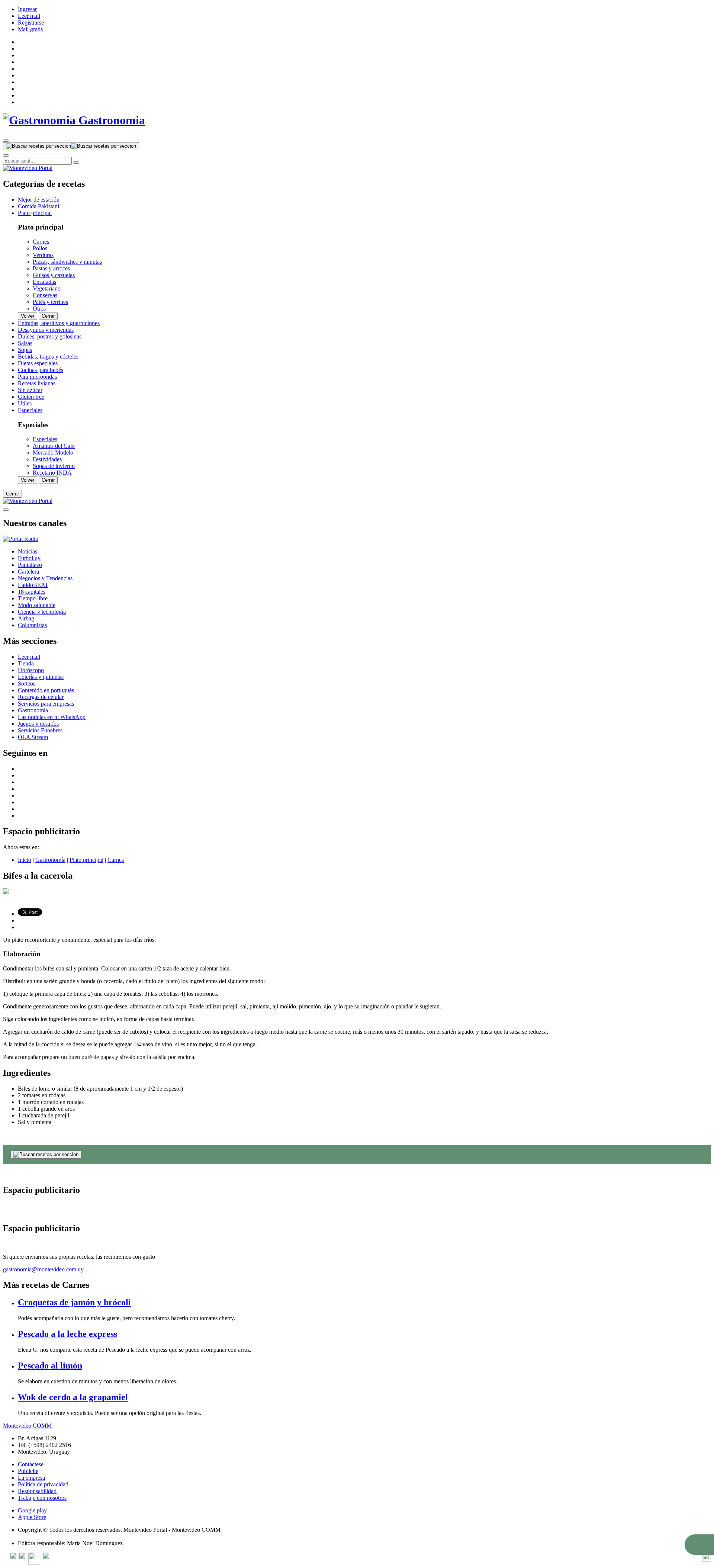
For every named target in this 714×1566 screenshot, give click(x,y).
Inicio (24, 860)
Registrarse (31, 22)
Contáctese (31, 1464)
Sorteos (26, 683)
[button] (699, 1544)
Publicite (28, 1471)
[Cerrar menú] (6, 509)
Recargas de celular (41, 697)
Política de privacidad (43, 1484)
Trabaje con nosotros (42, 1498)
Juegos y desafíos (38, 724)
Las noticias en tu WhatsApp (52, 717)
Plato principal (86, 860)
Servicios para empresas (46, 703)
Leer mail (29, 16)
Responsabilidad (37, 1491)
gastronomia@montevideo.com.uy (43, 1269)
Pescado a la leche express (67, 1334)
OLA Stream (33, 737)
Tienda (26, 663)
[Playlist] (20, 539)
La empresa (31, 1477)
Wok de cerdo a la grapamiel (73, 1397)
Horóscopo (31, 670)
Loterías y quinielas (41, 677)
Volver (27, 316)
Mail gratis (30, 29)
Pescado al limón (50, 1365)
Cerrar (48, 316)
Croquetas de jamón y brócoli (74, 1302)
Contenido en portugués (46, 690)
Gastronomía (33, 710)
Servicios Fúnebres (40, 730)
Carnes (115, 860)
